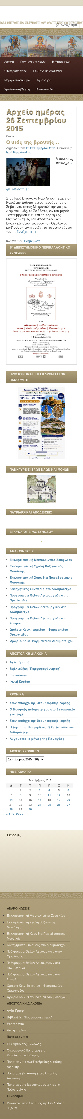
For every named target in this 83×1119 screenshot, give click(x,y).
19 (58, 800)
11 (49, 795)
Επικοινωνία (44, 89)
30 (30, 809)
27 (68, 804)
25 (49, 804)
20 (68, 800)
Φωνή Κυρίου (20, 681)
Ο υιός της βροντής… (32, 141)
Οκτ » (20, 814)
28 (11, 809)
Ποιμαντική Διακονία (47, 71)
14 (11, 800)
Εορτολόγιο (19, 675)
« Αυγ (10, 814)
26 (58, 804)
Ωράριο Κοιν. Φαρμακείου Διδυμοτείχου (42, 641)
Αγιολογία (44, 80)
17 (39, 800)
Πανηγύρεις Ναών (33, 61)
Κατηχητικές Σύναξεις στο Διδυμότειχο (40, 589)
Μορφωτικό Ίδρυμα (17, 80)
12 (58, 795)
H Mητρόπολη (61, 61)
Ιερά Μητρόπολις (18, 152)
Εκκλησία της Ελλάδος (24, 1044)
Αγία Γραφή (19, 662)
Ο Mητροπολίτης (15, 71)
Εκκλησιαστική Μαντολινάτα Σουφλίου (41, 559)
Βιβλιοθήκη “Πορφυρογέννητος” (35, 668)
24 (39, 804)
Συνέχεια (26, 231)
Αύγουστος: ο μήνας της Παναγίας (37, 738)
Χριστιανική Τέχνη (17, 89)
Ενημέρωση (32, 241)
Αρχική (9, 61)
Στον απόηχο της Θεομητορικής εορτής (40, 703)
